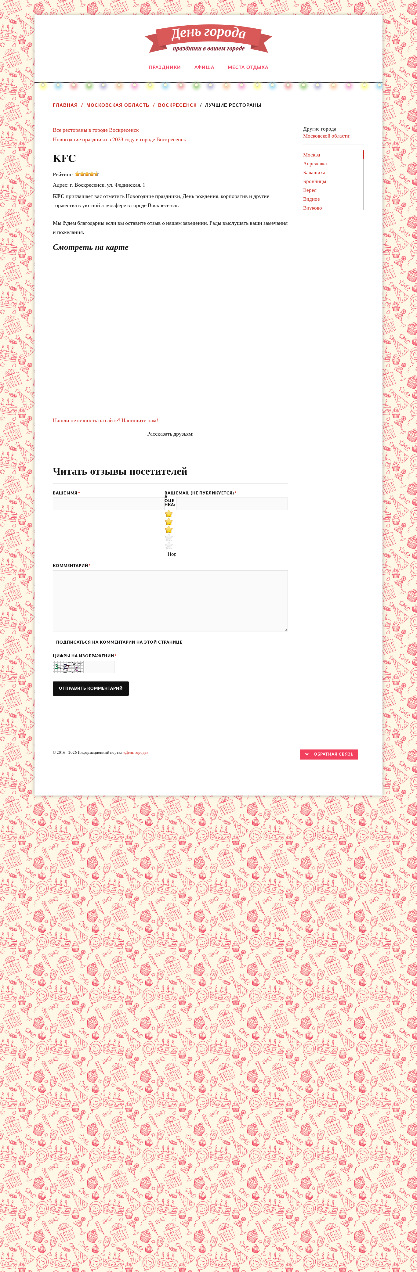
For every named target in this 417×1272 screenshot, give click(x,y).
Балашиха (314, 172)
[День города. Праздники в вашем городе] (208, 48)
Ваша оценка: (170, 499)
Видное (311, 198)
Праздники (165, 67)
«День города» (136, 752)
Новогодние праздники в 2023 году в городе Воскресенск (119, 139)
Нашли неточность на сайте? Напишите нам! (105, 420)
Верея (310, 189)
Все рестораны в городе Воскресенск (96, 129)
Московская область (118, 105)
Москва (311, 154)
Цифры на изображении (85, 656)
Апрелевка (315, 163)
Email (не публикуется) (206, 493)
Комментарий (72, 566)
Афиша (204, 67)
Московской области (326, 135)
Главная (65, 105)
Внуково (312, 207)
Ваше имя (66, 493)
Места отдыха (248, 67)
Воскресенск (177, 105)
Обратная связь (334, 754)
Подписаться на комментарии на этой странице (119, 642)
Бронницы (314, 181)
